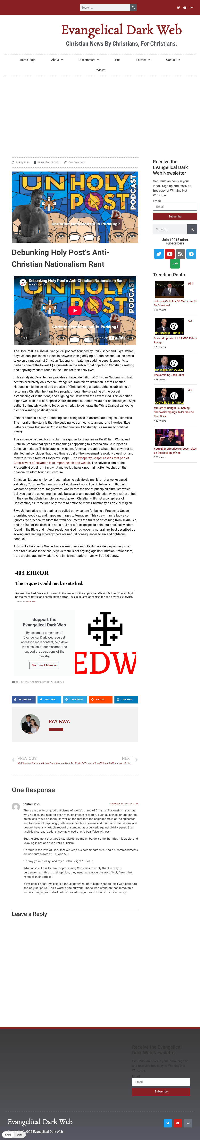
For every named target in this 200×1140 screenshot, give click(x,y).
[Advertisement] (100, 108)
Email (157, 201)
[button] (24, 699)
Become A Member (44, 665)
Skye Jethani (55, 681)
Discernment (87, 60)
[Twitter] (178, 7)
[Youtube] (185, 7)
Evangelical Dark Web (121, 30)
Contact (171, 60)
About (55, 60)
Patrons (141, 60)
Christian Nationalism (31, 681)
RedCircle (31, 602)
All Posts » (56, 729)
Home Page (27, 60)
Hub (117, 60)
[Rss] (180, 254)
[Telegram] (191, 254)
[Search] (133, 7)
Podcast (100, 70)
